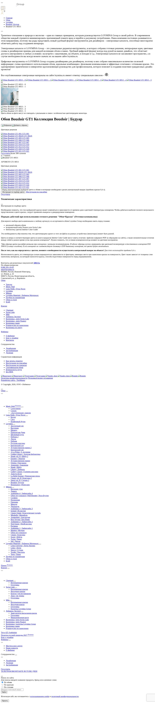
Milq (7, 314)
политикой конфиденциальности (65, 696)
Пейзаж (14, 441)
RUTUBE (28, 671)
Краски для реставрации (21, 594)
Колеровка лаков (13, 323)
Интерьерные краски (19, 583)
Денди (13, 439)
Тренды (9, 284)
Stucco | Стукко (17, 550)
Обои (3, 280)
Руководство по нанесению (17, 325)
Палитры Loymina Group (21, 609)
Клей (8, 302)
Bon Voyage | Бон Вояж (20, 520)
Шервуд (14, 430)
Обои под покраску (19, 533)
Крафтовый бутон (18, 422)
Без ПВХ (9, 372)
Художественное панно (20, 461)
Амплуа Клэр (16, 474)
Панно (7, 565)
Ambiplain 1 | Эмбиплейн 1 (22, 528)
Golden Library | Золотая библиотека (25, 454)
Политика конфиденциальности (14, 378)
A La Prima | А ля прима (20, 452)
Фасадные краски (18, 591)
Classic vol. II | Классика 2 (21, 478)
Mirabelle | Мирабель (19, 515)
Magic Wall (10, 287)
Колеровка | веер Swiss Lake (17, 620)
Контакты (10, 340)
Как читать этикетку (14, 361)
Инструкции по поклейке (16, 363)
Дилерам (9, 353)
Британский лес (17, 450)
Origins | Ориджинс (19, 463)
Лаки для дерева (17, 596)
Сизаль (13, 411)
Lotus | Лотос (16, 548)
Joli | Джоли (15, 541)
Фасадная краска (17, 604)
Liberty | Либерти (18, 469)
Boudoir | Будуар (17, 482)
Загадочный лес (17, 426)
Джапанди (15, 506)
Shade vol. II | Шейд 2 (19, 456)
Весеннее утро (17, 489)
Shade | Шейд (16, 467)
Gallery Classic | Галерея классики (24, 472)
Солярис (14, 498)
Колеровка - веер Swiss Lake (17, 319)
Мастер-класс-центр (14, 646)
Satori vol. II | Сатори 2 (20, 480)
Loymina (9, 291)
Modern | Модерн (18, 530)
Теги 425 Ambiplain (9, 633)
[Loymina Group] (12, 5)
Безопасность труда (14, 370)
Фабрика (4, 332)
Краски (4, 306)
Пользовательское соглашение (40, 378)
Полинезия (15, 500)
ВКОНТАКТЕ (18, 671)
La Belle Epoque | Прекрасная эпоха (25, 476)
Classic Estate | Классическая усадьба (26, 513)
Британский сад (17, 445)
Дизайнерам (11, 348)
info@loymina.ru (7, 269)
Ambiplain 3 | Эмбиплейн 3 (22, 509)
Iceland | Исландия (18, 511)
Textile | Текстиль (18, 552)
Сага (13, 419)
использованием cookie (39, 696)
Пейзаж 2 (14, 437)
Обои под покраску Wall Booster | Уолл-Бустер (30, 496)
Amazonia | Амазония (19, 465)
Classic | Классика (18, 535)
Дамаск (14, 491)
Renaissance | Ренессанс (20, 485)
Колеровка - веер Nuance (16, 321)
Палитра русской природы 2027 (17, 635)
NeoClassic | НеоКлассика (21, 524)
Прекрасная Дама (18, 432)
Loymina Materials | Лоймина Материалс (22, 295)
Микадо (14, 504)
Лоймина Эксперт (13, 317)
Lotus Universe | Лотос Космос (23, 546)
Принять (5, 701)
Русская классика (18, 443)
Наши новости (12, 648)
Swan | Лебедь (16, 537)
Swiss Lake (10, 312)
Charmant (9, 310)
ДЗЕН (34, 671)
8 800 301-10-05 (7, 267)
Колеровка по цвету (14, 328)
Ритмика (14, 526)
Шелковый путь (17, 435)
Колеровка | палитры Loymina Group (21, 624)
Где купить (5, 669)
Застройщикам (12, 351)
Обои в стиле (11, 300)
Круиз (13, 417)
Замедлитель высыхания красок (24, 613)
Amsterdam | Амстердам (20, 517)
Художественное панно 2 (21, 448)
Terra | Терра (16, 554)
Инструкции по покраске (16, 365)
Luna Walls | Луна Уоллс (15, 289)
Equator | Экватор (18, 459)
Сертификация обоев (14, 367)
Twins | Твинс (16, 539)
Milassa (9, 293)
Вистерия (15, 428)
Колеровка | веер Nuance (16, 622)
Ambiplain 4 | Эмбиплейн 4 (22, 493)
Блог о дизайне (12, 338)
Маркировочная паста (20, 618)
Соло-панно (16, 408)
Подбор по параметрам (15, 298)
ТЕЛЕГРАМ (6, 671)
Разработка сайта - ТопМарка (13, 380)
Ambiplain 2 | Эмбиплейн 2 (22, 522)
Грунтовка (15, 585)
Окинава (14, 502)
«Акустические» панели (21, 413)
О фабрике (10, 336)
